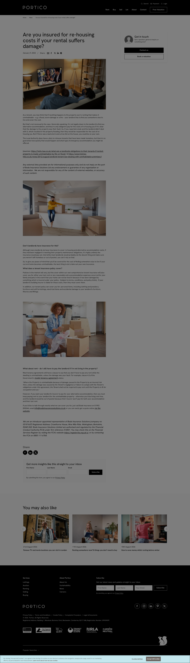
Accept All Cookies (153, 659)
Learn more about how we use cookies (45, 661)
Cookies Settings (137, 659)
